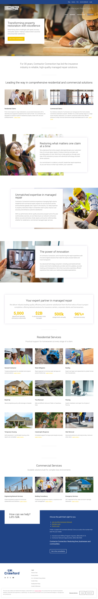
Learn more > (17, 373)
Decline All (89, 593)
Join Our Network (84, 2)
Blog (69, 2)
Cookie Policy (34, 581)
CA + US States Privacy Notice (38, 578)
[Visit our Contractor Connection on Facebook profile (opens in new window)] (7, 577)
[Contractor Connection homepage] (12, 8)
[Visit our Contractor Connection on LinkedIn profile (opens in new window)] (5, 577)
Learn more (17, 117)
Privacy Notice (34, 575)
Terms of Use (34, 572)
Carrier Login (55, 526)
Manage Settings (73, 593)
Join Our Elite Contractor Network (62, 522)
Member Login (56, 524)
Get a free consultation (16, 39)
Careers (73, 2)
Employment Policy (35, 583)
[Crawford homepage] (18, 571)
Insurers (72, 14)
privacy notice (38, 590)
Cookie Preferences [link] (35, 586)
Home (66, 14)
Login (90, 2)
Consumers (90, 14)
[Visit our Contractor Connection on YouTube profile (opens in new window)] (13, 577)
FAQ (77, 2)
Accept (82, 593)
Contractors (81, 14)
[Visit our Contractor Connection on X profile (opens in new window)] (10, 577)
